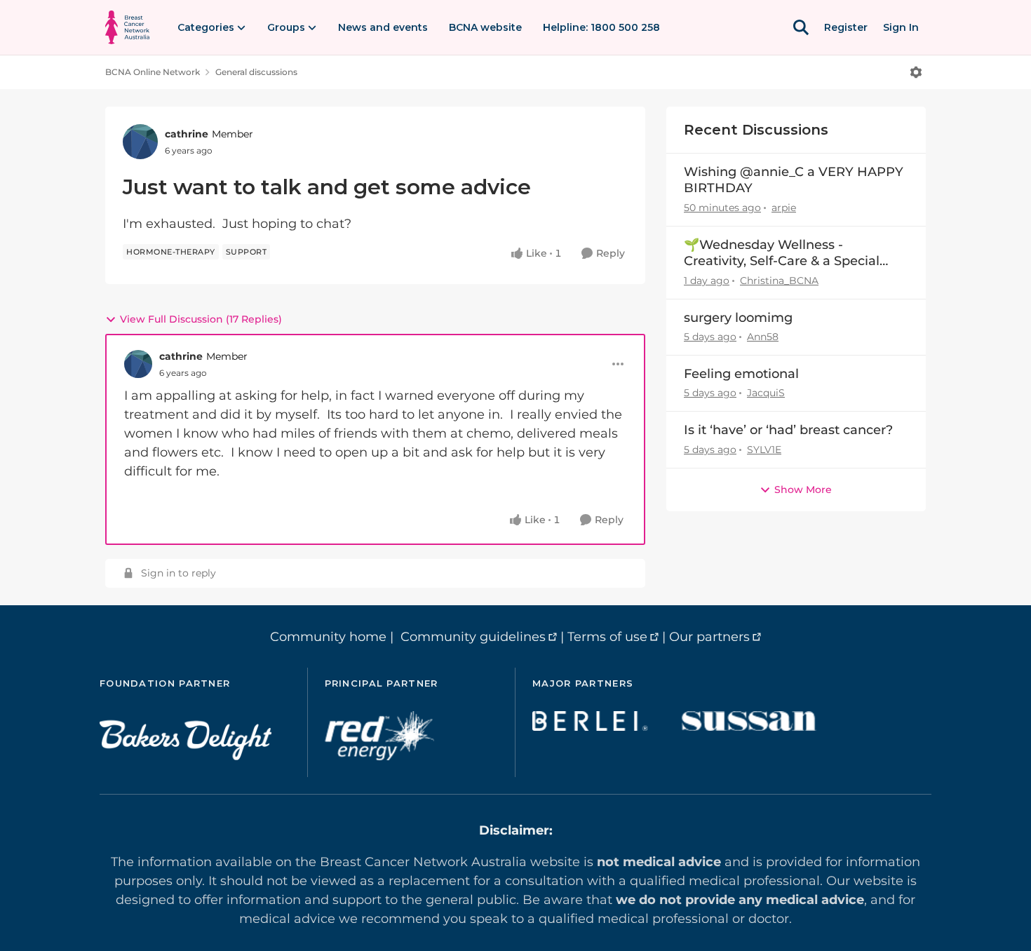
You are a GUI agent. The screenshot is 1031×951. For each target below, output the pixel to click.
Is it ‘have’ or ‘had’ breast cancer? (788, 430)
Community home (328, 637)
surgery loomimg (738, 317)
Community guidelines (473, 637)
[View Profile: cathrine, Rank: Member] (140, 141)
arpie (783, 207)
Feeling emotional (741, 374)
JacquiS (766, 392)
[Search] (801, 27)
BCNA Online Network (152, 72)
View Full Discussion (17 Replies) (201, 319)
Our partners (709, 637)
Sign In (901, 27)
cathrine (186, 134)
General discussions (256, 72)
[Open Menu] (916, 72)
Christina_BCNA (779, 280)
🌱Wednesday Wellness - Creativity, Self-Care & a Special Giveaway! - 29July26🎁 (782, 253)
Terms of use (607, 637)
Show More (803, 489)
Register (846, 27)
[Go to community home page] (127, 27)
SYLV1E (764, 449)
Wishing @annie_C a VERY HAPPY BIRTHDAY (793, 180)
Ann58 (763, 336)
